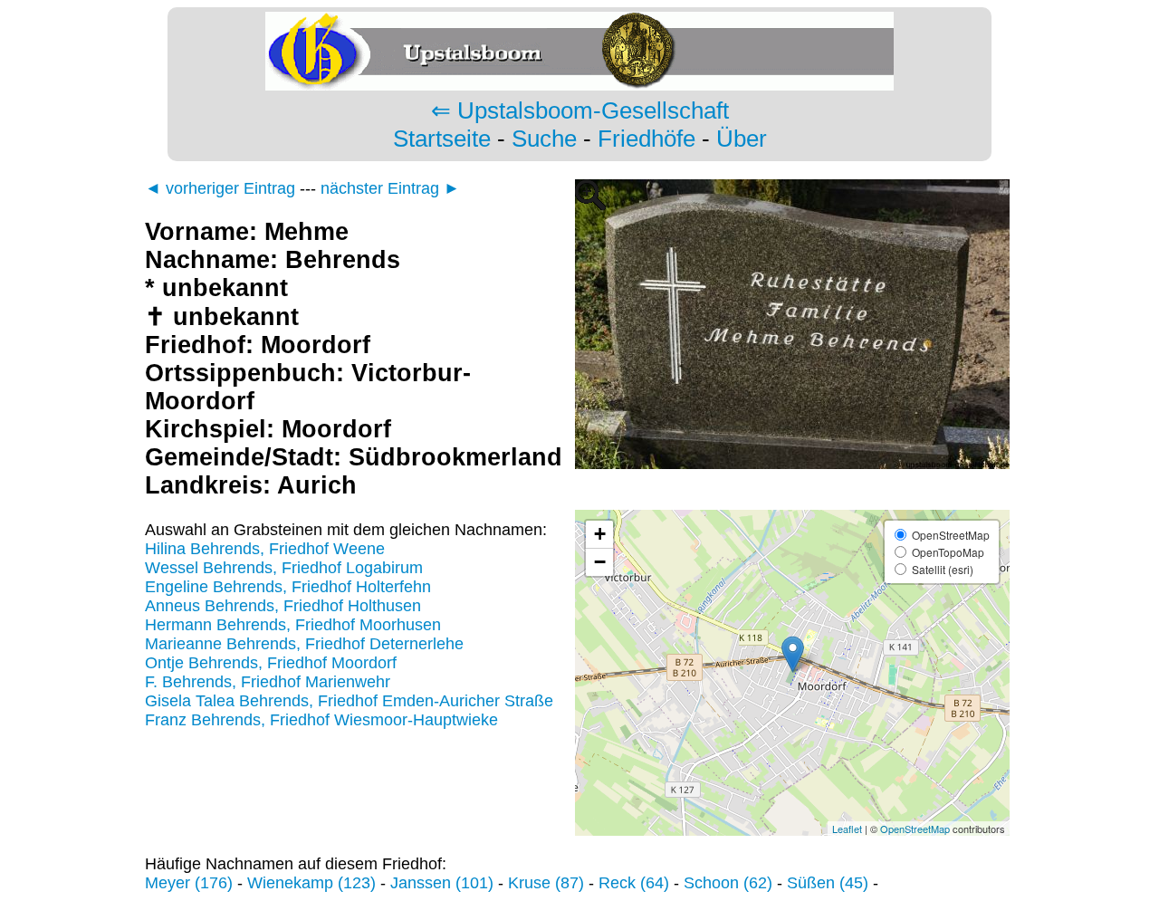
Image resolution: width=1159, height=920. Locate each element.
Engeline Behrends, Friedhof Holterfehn (288, 587)
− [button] (600, 562)
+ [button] (600, 533)
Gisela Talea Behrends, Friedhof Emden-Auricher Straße (349, 701)
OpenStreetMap (915, 828)
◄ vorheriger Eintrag (220, 188)
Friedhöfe (646, 138)
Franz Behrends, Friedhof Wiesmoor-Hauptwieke (321, 720)
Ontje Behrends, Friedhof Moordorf (271, 663)
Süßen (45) (827, 883)
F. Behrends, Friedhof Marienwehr (267, 682)
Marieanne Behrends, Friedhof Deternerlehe (304, 644)
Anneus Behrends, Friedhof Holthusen (283, 606)
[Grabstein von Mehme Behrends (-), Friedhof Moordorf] (792, 500)
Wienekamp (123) (311, 883)
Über (741, 138)
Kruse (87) (546, 883)
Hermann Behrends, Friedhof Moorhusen (293, 625)
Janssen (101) (441, 883)
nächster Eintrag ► (390, 188)
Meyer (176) (189, 883)
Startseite (442, 138)
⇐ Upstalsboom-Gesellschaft (580, 110)
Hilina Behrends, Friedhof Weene (265, 549)
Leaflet (847, 828)
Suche (544, 138)
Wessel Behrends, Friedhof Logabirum (284, 568)
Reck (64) (634, 883)
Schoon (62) (728, 883)
